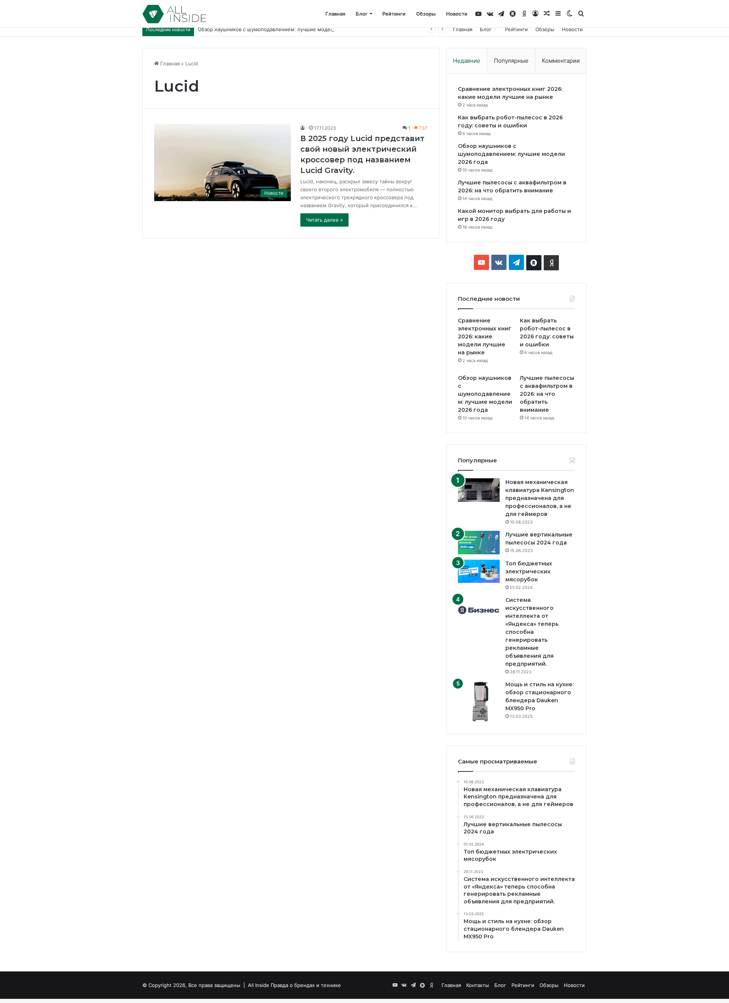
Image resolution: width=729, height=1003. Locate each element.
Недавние (466, 60)
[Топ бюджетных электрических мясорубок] (479, 571)
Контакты (477, 985)
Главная (335, 14)
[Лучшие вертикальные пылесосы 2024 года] (479, 542)
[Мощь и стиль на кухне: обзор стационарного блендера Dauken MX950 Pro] (479, 701)
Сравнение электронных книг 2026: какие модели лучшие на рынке (484, 336)
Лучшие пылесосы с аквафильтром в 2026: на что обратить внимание (547, 394)
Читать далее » (324, 220)
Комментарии (561, 60)
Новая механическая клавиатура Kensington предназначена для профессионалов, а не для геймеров (539, 498)
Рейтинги (394, 14)
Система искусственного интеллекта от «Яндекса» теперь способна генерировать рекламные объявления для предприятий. (532, 632)
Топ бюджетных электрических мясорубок (528, 571)
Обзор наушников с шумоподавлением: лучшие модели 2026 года (280, 29)
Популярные (511, 60)
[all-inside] (174, 14)
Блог (362, 14)
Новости (456, 14)
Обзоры (426, 14)
